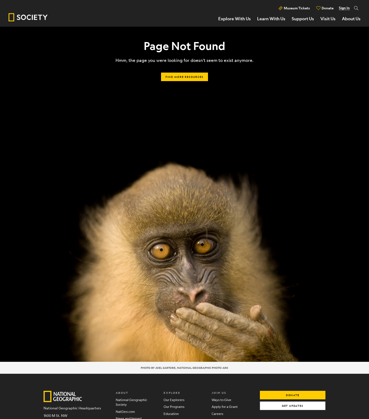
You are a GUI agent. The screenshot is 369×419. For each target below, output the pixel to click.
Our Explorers (174, 400)
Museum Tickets (297, 8)
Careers (217, 414)
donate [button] (292, 395)
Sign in (344, 7)
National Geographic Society (131, 402)
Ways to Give (221, 400)
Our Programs (174, 406)
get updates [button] (292, 405)
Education (171, 414)
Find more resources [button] (184, 77)
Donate (328, 8)
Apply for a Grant (225, 406)
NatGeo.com (125, 411)
